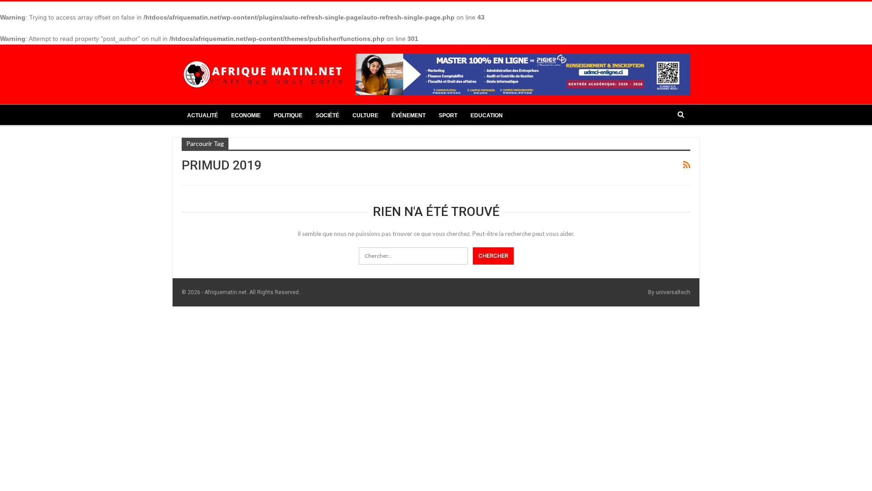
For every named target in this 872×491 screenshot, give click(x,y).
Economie (246, 115)
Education (487, 115)
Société (327, 115)
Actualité (202, 115)
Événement (408, 115)
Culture (365, 115)
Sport (448, 115)
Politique (288, 115)
